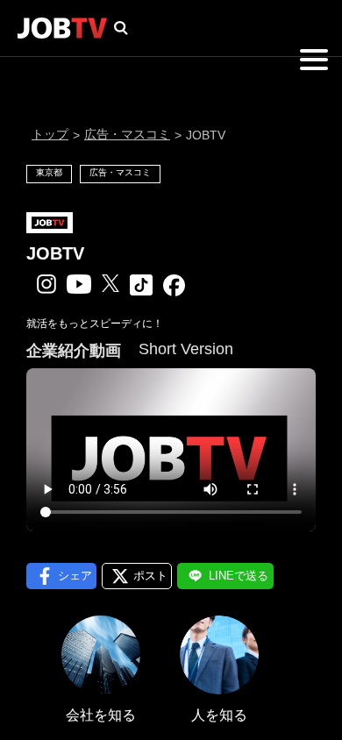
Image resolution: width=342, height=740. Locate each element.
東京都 (49, 172)
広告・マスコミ (127, 134)
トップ (50, 134)
